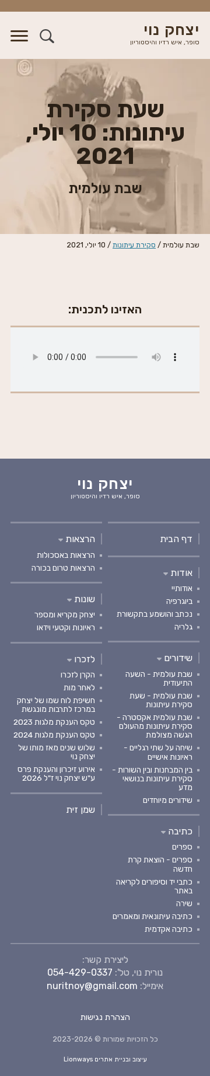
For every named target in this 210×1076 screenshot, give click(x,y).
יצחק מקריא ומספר (64, 614)
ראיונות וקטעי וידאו (66, 627)
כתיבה (179, 831)
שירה (184, 903)
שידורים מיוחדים (167, 800)
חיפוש (47, 36)
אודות (180, 572)
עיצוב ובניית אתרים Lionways (105, 1059)
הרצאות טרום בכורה (63, 567)
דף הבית (176, 538)
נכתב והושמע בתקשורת (154, 614)
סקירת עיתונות (134, 244)
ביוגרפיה (179, 601)
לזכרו (83, 659)
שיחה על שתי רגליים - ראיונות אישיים (158, 752)
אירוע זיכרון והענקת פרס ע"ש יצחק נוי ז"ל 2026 (56, 773)
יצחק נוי (165, 34)
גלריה (183, 626)
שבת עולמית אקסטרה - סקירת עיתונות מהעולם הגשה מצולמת (154, 725)
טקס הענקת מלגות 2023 (54, 721)
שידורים (177, 657)
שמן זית (80, 809)
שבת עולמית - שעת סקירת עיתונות (161, 700)
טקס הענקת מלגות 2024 (54, 734)
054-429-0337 (80, 972)
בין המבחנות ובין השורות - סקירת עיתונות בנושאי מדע (152, 778)
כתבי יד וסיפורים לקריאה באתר (154, 886)
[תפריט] (19, 43)
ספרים (182, 846)
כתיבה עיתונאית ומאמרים (152, 916)
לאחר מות (79, 687)
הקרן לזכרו (78, 674)
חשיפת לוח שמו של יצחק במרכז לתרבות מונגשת (56, 705)
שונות (83, 599)
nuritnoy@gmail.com (92, 985)
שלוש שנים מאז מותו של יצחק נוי (56, 752)
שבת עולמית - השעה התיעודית (158, 678)
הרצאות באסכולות (66, 555)
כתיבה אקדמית (168, 929)
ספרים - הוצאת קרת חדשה (160, 864)
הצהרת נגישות (105, 1017)
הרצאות (79, 538)
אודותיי (182, 588)
